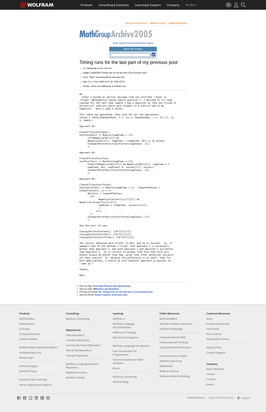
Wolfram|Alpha (168, 318)
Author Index (146, 43)
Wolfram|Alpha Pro (30, 352)
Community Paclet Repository (83, 345)
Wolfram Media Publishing (174, 376)
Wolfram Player (28, 371)
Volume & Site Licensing (33, 379)
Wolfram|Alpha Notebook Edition (38, 347)
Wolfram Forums (158, 23)
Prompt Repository (77, 355)
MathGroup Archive (178, 23)
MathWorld (165, 366)
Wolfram (200, 397)
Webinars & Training (124, 332)
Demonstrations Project (173, 356)
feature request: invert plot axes (111, 295)
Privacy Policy (226, 397)
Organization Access (217, 339)
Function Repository (78, 340)
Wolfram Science (169, 371)
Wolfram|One (26, 318)
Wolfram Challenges (171, 329)
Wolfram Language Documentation (124, 325)
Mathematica (26, 324)
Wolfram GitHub (75, 377)
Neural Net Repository (79, 350)
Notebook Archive (76, 372)
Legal (212, 397)
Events (210, 384)
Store (209, 318)
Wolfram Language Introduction (131, 346)
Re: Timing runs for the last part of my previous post (126, 292)
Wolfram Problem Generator (176, 324)
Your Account (214, 334)
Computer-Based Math (172, 337)
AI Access (24, 329)
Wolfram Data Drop (170, 361)
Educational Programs (125, 337)
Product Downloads (217, 324)
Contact (210, 379)
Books (116, 368)
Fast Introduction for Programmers (125, 352)
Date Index (119, 43)
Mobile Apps (26, 357)
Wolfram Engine (28, 366)
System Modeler (28, 339)
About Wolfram (215, 369)
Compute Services (29, 334)
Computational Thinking (173, 342)
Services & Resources (136, 23)
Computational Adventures (175, 347)
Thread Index (132, 43)
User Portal (212, 329)
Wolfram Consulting (77, 318)
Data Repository (75, 335)
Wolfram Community (125, 376)
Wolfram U (119, 318)
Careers (210, 374)
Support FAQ (213, 347)
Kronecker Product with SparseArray (111, 286)
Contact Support (215, 352)
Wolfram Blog (121, 382)
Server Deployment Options (35, 384)
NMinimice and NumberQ (106, 289)
